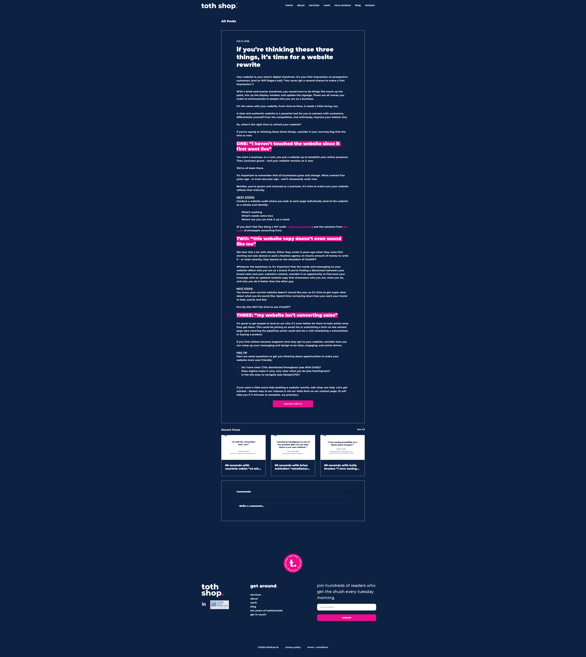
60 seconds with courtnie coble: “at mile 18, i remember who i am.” (242, 467)
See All (361, 429)
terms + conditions (317, 647)
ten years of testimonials (266, 610)
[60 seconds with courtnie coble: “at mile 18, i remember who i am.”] (243, 447)
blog (253, 606)
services (255, 594)
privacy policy (293, 647)
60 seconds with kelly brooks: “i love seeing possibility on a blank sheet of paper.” (340, 467)
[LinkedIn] (204, 604)
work (253, 602)
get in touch (258, 614)
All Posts (228, 21)
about (254, 598)
